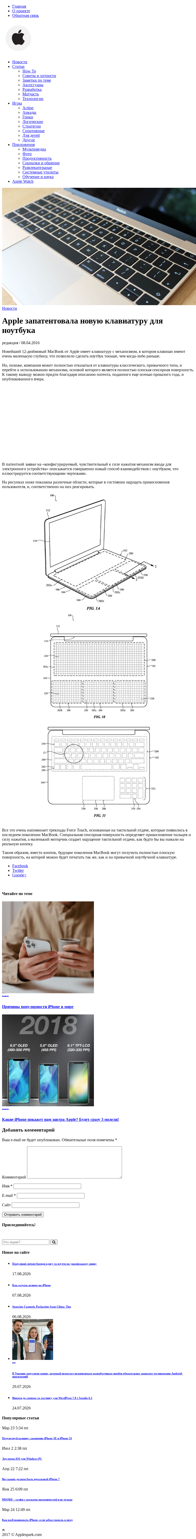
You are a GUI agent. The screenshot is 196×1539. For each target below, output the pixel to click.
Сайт (6, 1205)
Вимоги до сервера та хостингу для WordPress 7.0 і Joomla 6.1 (52, 1397)
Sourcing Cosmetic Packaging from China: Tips (41, 1306)
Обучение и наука (38, 177)
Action (27, 108)
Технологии (32, 98)
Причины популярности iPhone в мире (38, 1006)
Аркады (29, 112)
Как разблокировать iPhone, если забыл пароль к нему (37, 1519)
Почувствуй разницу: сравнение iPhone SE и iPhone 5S (37, 1438)
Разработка (32, 89)
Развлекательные (37, 167)
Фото (27, 154)
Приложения (23, 144)
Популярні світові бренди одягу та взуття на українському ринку (54, 1263)
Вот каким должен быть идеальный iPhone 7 (31, 1479)
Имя (7, 1186)
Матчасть (30, 94)
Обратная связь (25, 15)
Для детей (31, 135)
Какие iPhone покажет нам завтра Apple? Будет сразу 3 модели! (60, 1119)
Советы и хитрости (39, 75)
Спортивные (33, 131)
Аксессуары (32, 85)
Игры (17, 103)
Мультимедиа (34, 149)
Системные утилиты (40, 172)
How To (29, 71)
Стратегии (31, 126)
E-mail (9, 1195)
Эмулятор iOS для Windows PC (22, 1458)
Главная (19, 6)
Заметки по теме (36, 80)
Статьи (18, 66)
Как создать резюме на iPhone (31, 1285)
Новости (19, 62)
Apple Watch (22, 181)
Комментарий (14, 1177)
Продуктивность (37, 158)
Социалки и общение (41, 163)
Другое (28, 140)
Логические (32, 121)
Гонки (27, 117)
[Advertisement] (98, 421)
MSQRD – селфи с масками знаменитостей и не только (37, 1499)
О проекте (21, 11)
